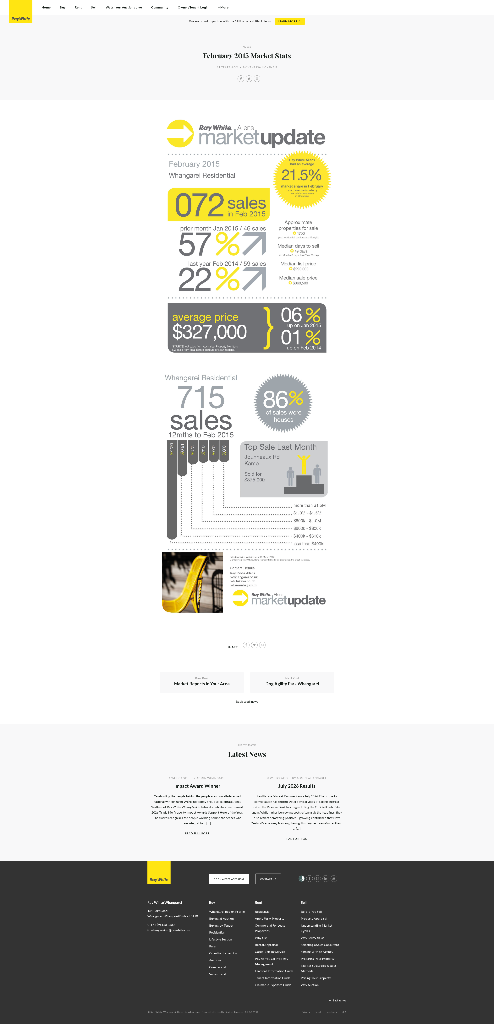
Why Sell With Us (313, 938)
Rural (213, 946)
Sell (304, 902)
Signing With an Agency (317, 951)
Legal (318, 1012)
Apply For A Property (269, 918)
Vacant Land (217, 974)
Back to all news (247, 701)
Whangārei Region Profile (227, 911)
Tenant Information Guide (272, 978)
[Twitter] (249, 78)
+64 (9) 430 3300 (163, 924)
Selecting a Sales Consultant (320, 944)
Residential (216, 932)
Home (46, 7)
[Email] (257, 78)
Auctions (215, 960)
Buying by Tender (221, 925)
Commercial (217, 967)
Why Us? (261, 938)
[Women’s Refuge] (302, 879)
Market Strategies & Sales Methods (319, 968)
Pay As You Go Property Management (271, 961)
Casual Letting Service (270, 951)
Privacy (306, 1012)
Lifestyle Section (220, 939)
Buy (212, 902)
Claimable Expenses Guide (273, 985)
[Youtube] (334, 878)
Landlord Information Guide (274, 971)
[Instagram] (317, 878)
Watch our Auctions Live (124, 7)
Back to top (340, 1000)
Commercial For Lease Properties (270, 928)
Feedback (331, 1012)
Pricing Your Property (316, 978)
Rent (258, 902)
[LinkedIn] (325, 878)
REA (344, 1012)
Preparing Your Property (318, 958)
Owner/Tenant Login (193, 7)
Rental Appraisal (266, 944)
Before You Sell (311, 911)
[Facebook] (241, 78)
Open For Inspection (223, 953)
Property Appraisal (314, 918)
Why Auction (310, 985)
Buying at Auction (221, 918)
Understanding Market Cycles (316, 928)
